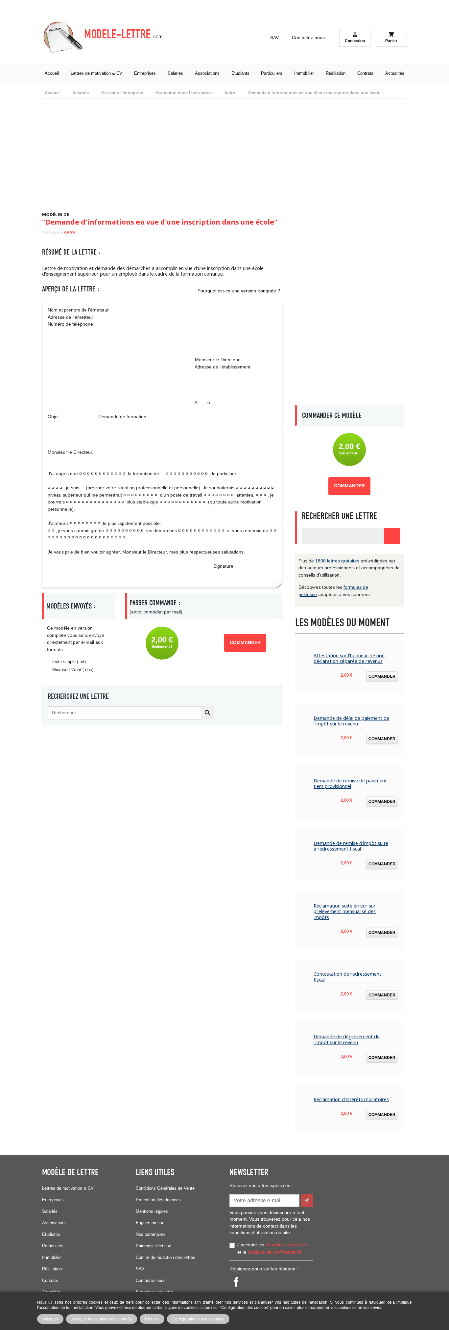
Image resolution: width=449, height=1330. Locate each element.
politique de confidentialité (274, 1252)
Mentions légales (152, 1211)
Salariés (50, 1211)
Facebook (236, 1282)
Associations (54, 1222)
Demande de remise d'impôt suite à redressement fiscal (351, 846)
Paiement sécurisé (153, 1245)
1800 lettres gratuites (337, 560)
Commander (245, 642)
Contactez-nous (308, 37)
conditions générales (287, 1244)
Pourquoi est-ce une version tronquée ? (239, 290)
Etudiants (51, 1234)
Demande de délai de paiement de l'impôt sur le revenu (351, 721)
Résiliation (52, 1268)
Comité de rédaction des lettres (165, 1257)
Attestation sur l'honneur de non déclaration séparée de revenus (349, 658)
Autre (69, 232)
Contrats (50, 1280)
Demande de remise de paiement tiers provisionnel (350, 783)
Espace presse (150, 1222)
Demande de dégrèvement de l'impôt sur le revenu (347, 1039)
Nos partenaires (151, 1234)
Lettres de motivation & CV (68, 1188)
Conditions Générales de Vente (165, 1188)
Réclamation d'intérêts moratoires (351, 1099)
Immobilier (52, 1257)
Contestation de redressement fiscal (347, 977)
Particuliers (52, 1245)
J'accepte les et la (273, 1248)
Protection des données (158, 1199)
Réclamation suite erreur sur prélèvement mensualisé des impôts (345, 911)
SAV (274, 37)
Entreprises (53, 1199)
